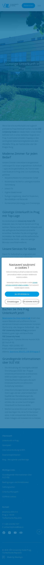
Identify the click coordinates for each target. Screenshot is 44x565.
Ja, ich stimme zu (22, 294)
